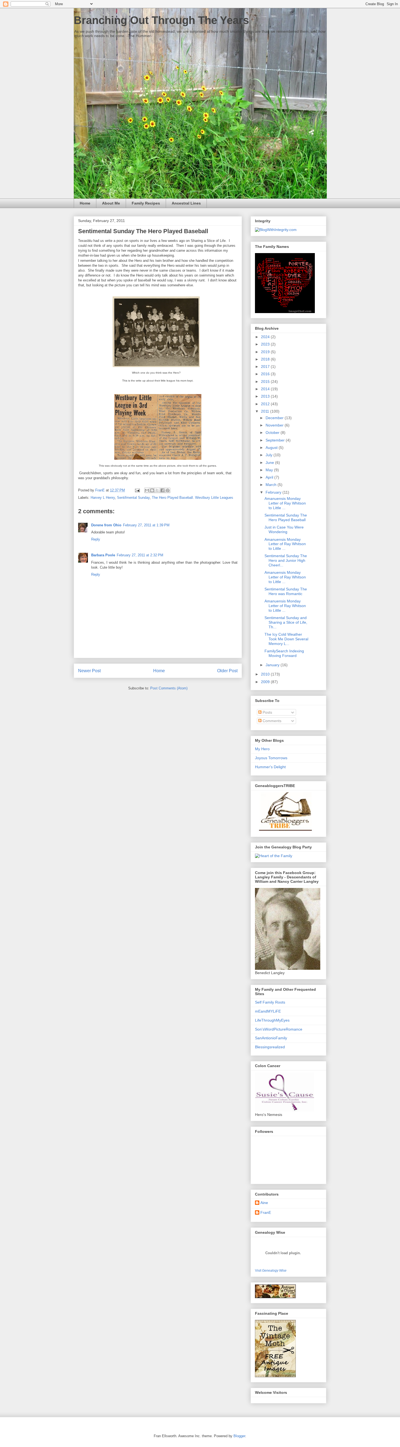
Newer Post (89, 670)
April (270, 477)
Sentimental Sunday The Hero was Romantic (285, 591)
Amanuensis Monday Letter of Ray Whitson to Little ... (285, 503)
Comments (271, 721)
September (276, 440)
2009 (266, 682)
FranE (265, 1212)
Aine (264, 1202)
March (272, 484)
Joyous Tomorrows (271, 758)
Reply (95, 539)
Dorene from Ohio (106, 525)
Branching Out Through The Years (161, 20)
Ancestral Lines (186, 203)
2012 (266, 404)
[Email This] (147, 490)
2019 (266, 352)
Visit (271, 1270)
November (275, 425)
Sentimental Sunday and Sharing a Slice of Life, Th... (285, 622)
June (270, 462)
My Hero (262, 749)
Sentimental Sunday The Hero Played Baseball (285, 517)
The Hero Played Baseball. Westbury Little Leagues (192, 498)
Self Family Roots (270, 1002)
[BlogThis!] (152, 490)
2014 (266, 389)
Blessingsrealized (270, 1047)
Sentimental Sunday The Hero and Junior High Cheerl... (285, 560)
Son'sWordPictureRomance (278, 1029)
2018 (266, 359)
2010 (266, 674)
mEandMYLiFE (268, 1011)
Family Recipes (146, 203)
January (273, 665)
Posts (266, 712)
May (270, 470)
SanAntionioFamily (271, 1038)
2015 (266, 381)
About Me (111, 203)
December (275, 418)
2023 (266, 344)
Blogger (239, 1436)
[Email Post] (137, 490)
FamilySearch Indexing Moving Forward (284, 653)
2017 (266, 366)
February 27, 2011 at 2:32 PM (140, 555)
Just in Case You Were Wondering (284, 529)
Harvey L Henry (103, 498)
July (269, 455)
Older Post (227, 670)
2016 (266, 374)
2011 (265, 411)
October (273, 432)
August (272, 447)
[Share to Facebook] (162, 490)
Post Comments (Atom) (168, 688)
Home (85, 203)
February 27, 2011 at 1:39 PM (146, 525)
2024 (266, 337)
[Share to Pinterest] (167, 490)
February (274, 492)
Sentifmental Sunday (133, 498)
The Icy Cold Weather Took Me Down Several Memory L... (286, 639)
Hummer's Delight (270, 767)
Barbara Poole (103, 555)
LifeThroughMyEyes (272, 1020)
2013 (266, 396)
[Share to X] (157, 490)
